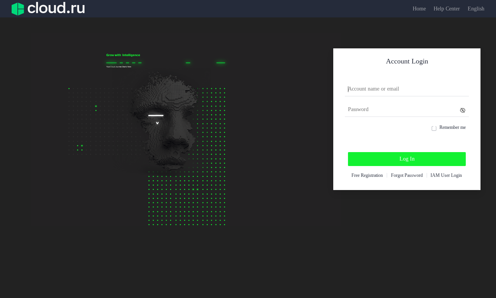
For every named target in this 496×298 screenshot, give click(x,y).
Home (419, 9)
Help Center (447, 9)
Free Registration (367, 175)
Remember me (452, 127)
